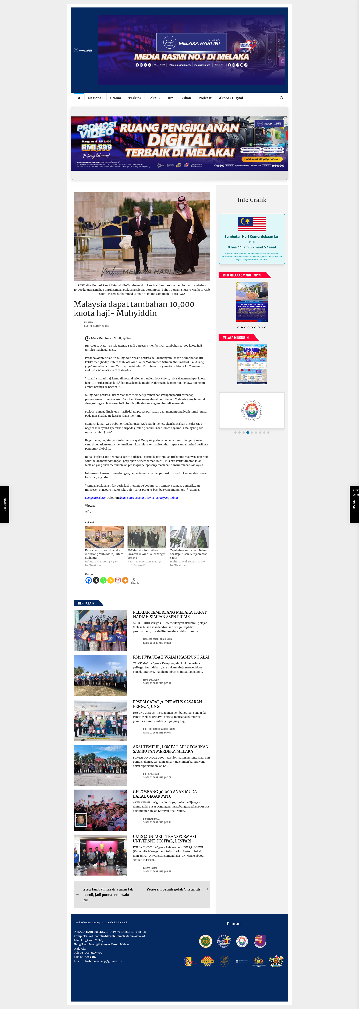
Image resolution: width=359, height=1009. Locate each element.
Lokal (152, 98)
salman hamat (150, 867)
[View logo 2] (239, 432)
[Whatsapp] (103, 580)
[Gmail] (118, 580)
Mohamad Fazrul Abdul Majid (157, 639)
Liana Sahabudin (151, 679)
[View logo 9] (268, 432)
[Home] (79, 98)
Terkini (134, 98)
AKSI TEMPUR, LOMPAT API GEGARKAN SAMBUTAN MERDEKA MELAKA (170, 749)
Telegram (113, 497)
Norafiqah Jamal (151, 818)
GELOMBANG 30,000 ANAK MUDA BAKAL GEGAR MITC (165, 794)
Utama (115, 98)
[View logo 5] (252, 432)
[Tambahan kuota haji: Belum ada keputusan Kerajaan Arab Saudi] (189, 537)
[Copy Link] (110, 580)
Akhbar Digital (231, 98)
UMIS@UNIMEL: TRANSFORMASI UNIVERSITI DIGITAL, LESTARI (164, 838)
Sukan (186, 98)
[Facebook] (88, 580)
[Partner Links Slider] (252, 410)
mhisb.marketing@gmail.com (102, 961)
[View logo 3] (244, 432)
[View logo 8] (264, 432)
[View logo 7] (260, 432)
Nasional (95, 98)
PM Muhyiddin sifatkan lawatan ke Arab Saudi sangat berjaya (146, 554)
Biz (170, 98)
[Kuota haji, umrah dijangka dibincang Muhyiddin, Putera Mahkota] (104, 537)
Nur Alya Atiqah (151, 773)
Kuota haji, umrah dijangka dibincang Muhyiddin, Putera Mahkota (104, 554)
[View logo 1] (235, 432)
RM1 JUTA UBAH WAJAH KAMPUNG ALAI (171, 657)
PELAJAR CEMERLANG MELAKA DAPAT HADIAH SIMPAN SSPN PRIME (170, 614)
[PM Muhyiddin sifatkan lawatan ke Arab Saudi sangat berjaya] (147, 537)
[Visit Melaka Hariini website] (179, 143)
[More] (125, 580)
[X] (96, 580)
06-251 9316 (88, 957)
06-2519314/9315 (91, 952)
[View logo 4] (248, 432)
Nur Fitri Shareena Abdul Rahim (159, 728)
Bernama (88, 322)
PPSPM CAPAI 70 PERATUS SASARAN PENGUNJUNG (167, 704)
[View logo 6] (256, 432)
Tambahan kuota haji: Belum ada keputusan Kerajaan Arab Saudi (189, 554)
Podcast (205, 98)
